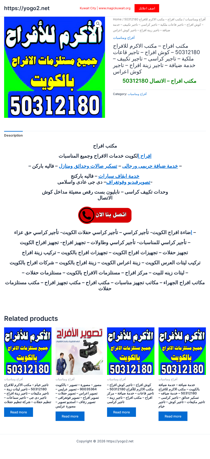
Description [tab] (13, 135)
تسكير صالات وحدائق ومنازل (88, 166)
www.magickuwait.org (114, 8)
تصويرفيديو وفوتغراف (128, 182)
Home (117, 19)
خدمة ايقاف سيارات (118, 176)
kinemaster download (21, 298)
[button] (147, 8)
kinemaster (47, 298)
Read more (18, 412)
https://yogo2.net (27, 8)
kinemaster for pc (70, 298)
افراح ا (145, 156)
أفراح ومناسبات (195, 19)
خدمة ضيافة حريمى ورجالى (150, 166)
